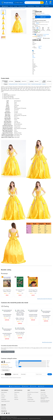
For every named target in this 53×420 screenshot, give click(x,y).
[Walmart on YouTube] (6, 413)
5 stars (17, 360)
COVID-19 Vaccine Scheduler (33, 392)
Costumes (44, 84)
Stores (15, 394)
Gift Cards (16, 399)
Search (49, 374)
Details (44, 35)
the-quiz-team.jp (33, 56)
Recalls (29, 395)
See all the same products (47, 342)
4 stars (16, 362)
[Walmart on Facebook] (2, 413)
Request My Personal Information (44, 398)
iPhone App (3, 407)
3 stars (17, 363)
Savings (15, 6)
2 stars (17, 365)
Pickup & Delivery (31, 6)
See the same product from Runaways (44, 298)
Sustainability (3, 399)
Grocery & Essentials (22, 6)
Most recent (8, 374)
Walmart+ (16, 397)
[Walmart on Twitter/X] (4, 413)
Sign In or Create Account (15, 386)
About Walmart (4, 392)
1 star (17, 366)
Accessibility (30, 397)
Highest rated (15, 374)
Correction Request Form (8, 351)
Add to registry (47, 38)
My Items (47, 6)
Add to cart (43, 17)
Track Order (34, 386)
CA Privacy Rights (44, 395)
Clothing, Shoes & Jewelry (8, 8)
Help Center (26, 386)
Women (23, 8)
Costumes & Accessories (17, 8)
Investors (3, 397)
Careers (42, 6)
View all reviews (5, 370)
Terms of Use (43, 392)
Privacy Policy (43, 394)
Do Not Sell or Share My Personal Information (45, 401)
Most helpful (23, 374)
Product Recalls (30, 399)
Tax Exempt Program (31, 401)
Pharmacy (37, 6)
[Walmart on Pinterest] (9, 413)
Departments (5, 6)
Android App (3, 408)
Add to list (39, 38)
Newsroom (3, 395)
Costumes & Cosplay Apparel (36, 84)
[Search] (42, 2)
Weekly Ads (42, 386)
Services (11, 6)
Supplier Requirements (5, 401)
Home (2, 8)
